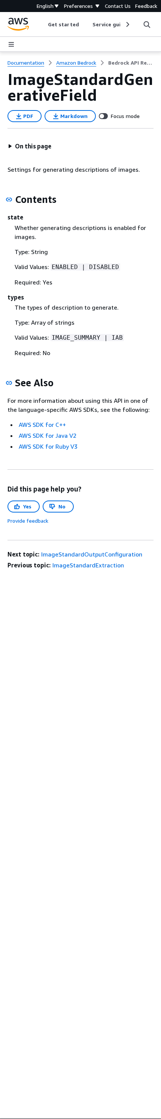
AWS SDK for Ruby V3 (48, 446)
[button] (29, 146)
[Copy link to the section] (8, 199)
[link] (131, 63)
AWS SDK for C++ (42, 424)
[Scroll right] (127, 24)
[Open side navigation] (11, 44)
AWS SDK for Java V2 (47, 435)
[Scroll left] (42, 24)
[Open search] (147, 24)
